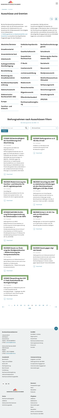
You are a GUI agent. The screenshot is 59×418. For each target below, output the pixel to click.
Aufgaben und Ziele (36, 359)
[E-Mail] (51, 19)
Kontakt (33, 347)
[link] (15, 174)
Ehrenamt (33, 345)
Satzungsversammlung (37, 343)
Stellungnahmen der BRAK (37, 361)
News (32, 387)
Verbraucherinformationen (9, 403)
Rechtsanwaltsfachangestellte (10, 376)
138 (29, 308)
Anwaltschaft (5, 357)
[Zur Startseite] (15, 3)
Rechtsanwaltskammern (37, 340)
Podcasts (33, 392)
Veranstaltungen (35, 368)
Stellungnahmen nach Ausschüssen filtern (29, 119)
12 (28, 305)
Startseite (4, 9)
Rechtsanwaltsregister (8, 398)
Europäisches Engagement (38, 363)
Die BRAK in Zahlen (36, 334)
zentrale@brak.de (11, 342)
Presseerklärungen (35, 385)
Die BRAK (10, 9)
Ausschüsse (34, 338)
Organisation (34, 336)
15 (39, 305)
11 (24, 305)
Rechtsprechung (6, 365)
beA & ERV (5, 363)
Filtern (4, 131)
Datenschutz (34, 403)
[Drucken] (56, 19)
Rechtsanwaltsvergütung (8, 372)
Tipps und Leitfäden (7, 361)
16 (43, 305)
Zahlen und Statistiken (37, 411)
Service (4, 396)
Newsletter (33, 389)
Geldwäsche (34, 400)
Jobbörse (4, 400)
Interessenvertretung (36, 357)
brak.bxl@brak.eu (11, 353)
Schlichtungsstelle (7, 405)
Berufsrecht (5, 359)
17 (47, 305)
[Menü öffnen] (56, 3)
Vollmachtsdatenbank (8, 374)
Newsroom (33, 383)
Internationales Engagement (38, 365)
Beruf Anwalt (5, 368)
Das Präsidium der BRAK (37, 413)
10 (21, 305)
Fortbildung (5, 370)
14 (36, 305)
